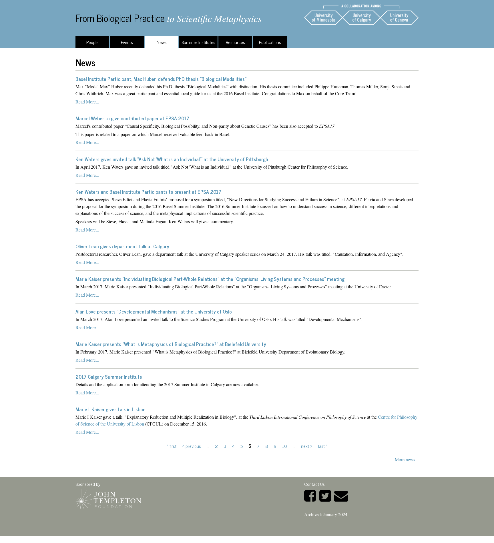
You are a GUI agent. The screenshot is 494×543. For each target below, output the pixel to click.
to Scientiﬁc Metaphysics (214, 18)
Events (127, 42)
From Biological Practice (120, 18)
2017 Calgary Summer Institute (108, 376)
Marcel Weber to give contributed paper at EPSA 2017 (132, 118)
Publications (270, 42)
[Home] (361, 15)
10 (284, 446)
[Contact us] (342, 495)
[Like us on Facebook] (311, 495)
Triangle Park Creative (119, 539)
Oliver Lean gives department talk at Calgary (122, 246)
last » (323, 446)
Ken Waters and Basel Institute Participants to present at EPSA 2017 (148, 191)
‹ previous (191, 446)
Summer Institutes (198, 42)
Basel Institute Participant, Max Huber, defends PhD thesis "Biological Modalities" (160, 79)
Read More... (87, 102)
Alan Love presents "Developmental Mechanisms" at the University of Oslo (153, 311)
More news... (407, 459)
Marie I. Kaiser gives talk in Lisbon (110, 409)
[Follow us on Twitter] (326, 495)
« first (171, 446)
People (92, 42)
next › (306, 446)
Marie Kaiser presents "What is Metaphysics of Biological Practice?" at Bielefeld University (170, 344)
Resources (235, 42)
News (162, 42)
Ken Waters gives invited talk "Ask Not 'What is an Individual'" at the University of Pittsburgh (171, 159)
